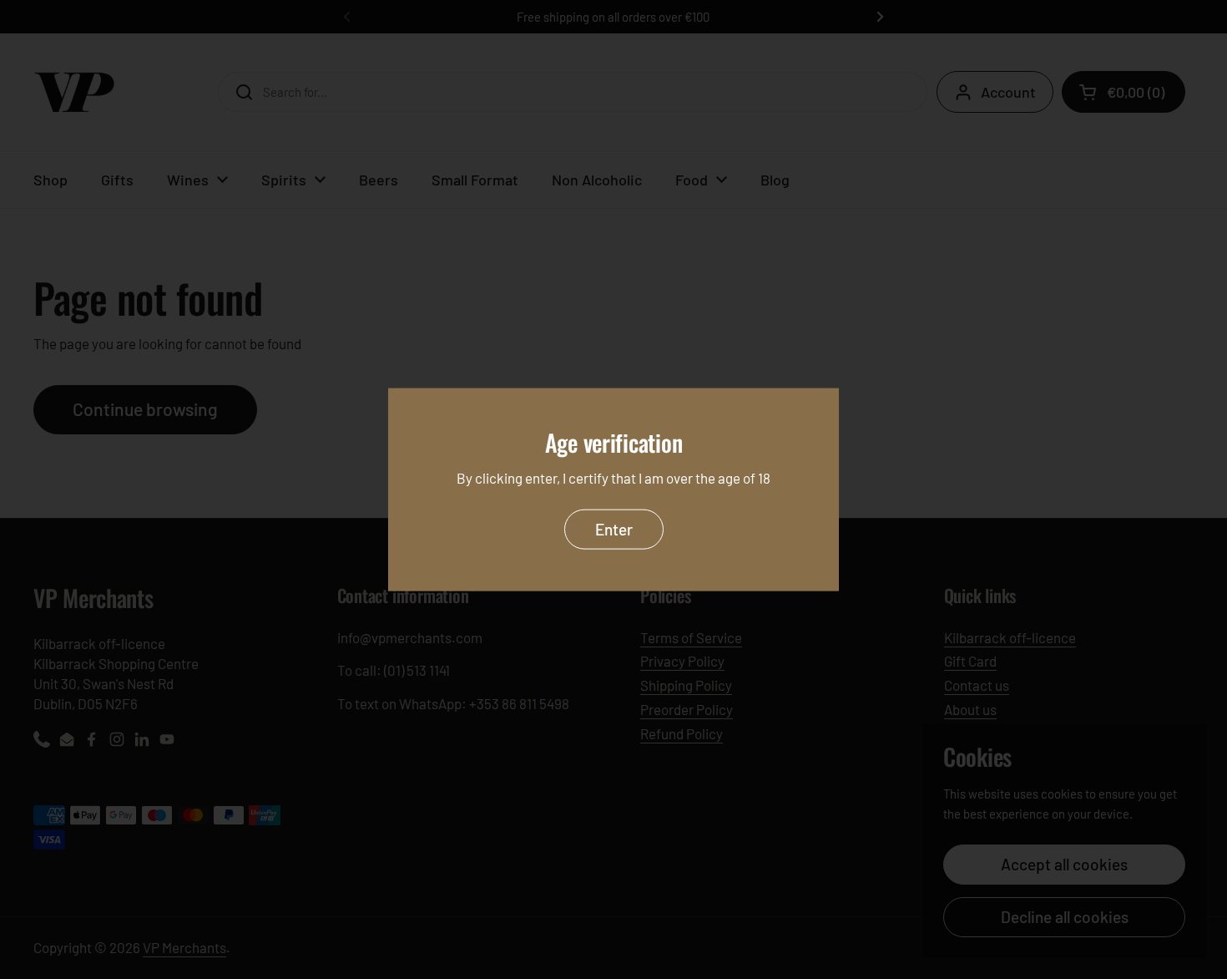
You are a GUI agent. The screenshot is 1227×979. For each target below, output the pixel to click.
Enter (614, 528)
